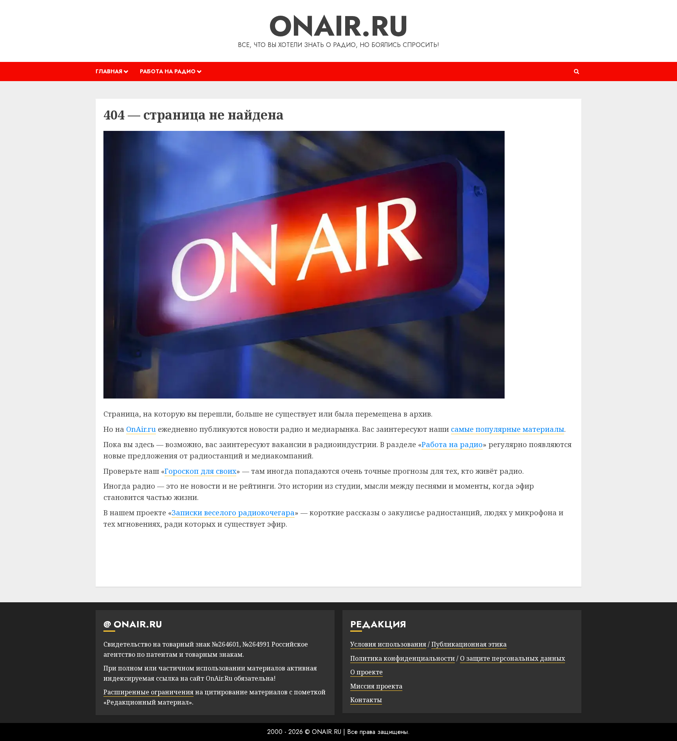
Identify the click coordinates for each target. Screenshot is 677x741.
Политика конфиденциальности (402, 658)
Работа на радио (452, 444)
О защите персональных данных (512, 658)
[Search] (576, 71)
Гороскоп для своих (200, 471)
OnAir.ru (141, 429)
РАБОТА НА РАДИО (167, 71)
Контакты (366, 700)
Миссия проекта (376, 686)
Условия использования (388, 644)
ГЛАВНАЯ (109, 71)
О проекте (366, 672)
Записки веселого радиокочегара (233, 512)
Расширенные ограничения (148, 692)
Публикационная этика (469, 644)
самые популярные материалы (507, 429)
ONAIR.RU (338, 25)
